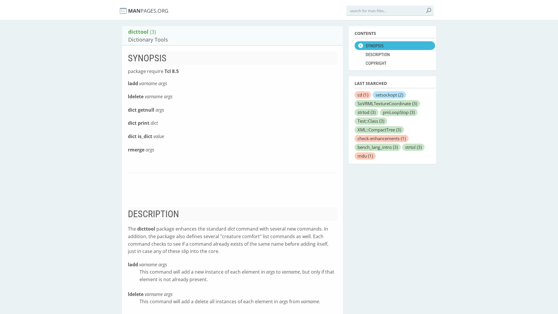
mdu (365, 156)
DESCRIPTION (378, 54)
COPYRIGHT (376, 63)
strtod (366, 112)
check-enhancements (381, 138)
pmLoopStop (399, 112)
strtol (413, 147)
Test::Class (370, 121)
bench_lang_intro (377, 147)
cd (362, 95)
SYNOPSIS (375, 46)
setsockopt (389, 95)
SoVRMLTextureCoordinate (387, 103)
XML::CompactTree (379, 130)
